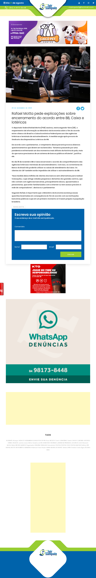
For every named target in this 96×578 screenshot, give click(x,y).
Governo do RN (37, 443)
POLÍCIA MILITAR (75, 445)
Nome (17, 247)
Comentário (20, 226)
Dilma (30, 443)
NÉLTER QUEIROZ (20, 445)
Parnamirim (51, 445)
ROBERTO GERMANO (24, 447)
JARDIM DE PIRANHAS (64, 443)
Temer (65, 447)
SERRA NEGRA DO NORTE (54, 447)
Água (83, 447)
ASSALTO (22, 440)
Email (51, 247)
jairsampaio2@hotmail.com (80, 7)
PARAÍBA (37, 445)
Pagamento (30, 445)
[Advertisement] (48, 408)
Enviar (71, 254)
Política (83, 445)
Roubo (44, 447)
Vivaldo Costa (76, 447)
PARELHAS (44, 445)
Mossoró (85, 443)
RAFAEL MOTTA (18, 207)
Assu (47, 440)
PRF (88, 445)
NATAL (9, 445)
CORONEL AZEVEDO (83, 440)
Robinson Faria (36, 447)
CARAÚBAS (63, 440)
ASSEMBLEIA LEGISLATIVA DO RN (35, 440)
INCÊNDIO (54, 443)
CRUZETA (15, 443)
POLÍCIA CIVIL (65, 445)
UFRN (69, 447)
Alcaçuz (15, 440)
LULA (80, 443)
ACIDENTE (9, 440)
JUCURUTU (74, 443)
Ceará (69, 440)
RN (17, 447)
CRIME (10, 443)
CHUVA (74, 440)
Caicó (57, 440)
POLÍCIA (58, 445)
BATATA (52, 440)
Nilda (13, 445)
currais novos (23, 443)
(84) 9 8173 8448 (17, 8)
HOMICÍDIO (46, 443)
